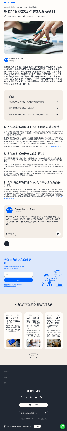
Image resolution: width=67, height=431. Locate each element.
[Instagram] (41, 397)
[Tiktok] (46, 397)
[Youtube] (36, 397)
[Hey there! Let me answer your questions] (62, 426)
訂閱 (18, 280)
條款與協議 (19, 284)
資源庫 (6, 377)
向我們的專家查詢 (54, 146)
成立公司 (55, 197)
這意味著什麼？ (27, 426)
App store (35, 405)
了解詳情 (11, 234)
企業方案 (6, 371)
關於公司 (6, 383)
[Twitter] (26, 397)
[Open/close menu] (63, 2)
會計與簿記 (41, 16)
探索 (32, 356)
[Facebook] (21, 397)
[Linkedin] (58, 233)
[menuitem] (6, 243)
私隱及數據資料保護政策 (10, 286)
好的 (37, 426)
